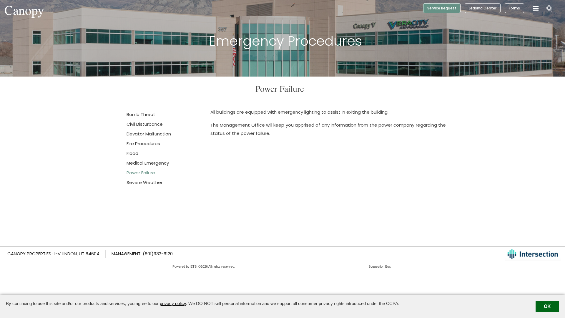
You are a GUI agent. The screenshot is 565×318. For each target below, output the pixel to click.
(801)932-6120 (158, 254)
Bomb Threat (141, 114)
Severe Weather (144, 182)
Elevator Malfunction (149, 134)
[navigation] (535, 8)
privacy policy (173, 303)
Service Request (441, 8)
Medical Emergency (148, 163)
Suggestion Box (379, 266)
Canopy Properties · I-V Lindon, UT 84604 (53, 254)
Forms (514, 8)
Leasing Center (482, 8)
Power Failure (141, 173)
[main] (282, 161)
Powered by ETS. (184, 266)
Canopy (24, 9)
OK (547, 306)
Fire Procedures (143, 143)
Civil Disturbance (145, 124)
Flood (132, 153)
